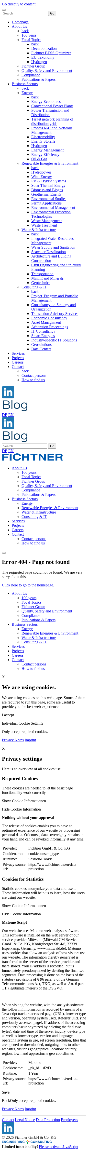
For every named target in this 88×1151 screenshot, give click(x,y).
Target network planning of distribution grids (52, 121)
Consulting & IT (34, 287)
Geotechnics (40, 283)
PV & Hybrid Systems (48, 181)
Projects (18, 358)
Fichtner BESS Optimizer (51, 53)
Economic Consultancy (49, 318)
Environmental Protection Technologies (51, 214)
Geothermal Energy (46, 194)
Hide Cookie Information (21, 809)
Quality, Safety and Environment (47, 70)
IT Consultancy (43, 331)
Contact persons (34, 375)
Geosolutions (41, 344)
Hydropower (41, 172)
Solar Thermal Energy (48, 185)
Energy (27, 93)
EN (11, 415)
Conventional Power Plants (52, 106)
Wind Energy (41, 177)
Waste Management (46, 221)
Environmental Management (53, 207)
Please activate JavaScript (58, 1147)
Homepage (20, 22)
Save (6, 1092)
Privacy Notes (13, 740)
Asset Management (46, 322)
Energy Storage (43, 141)
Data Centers (41, 349)
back (25, 31)
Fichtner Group (33, 66)
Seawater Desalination (48, 252)
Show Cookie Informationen (24, 801)
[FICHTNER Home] (32, 460)
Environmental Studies (48, 199)
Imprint (30, 740)
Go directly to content (18, 4)
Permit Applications (46, 203)
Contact (18, 367)
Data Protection (48, 1120)
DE (4, 415)
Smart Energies (43, 336)
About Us (19, 26)
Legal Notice (25, 1120)
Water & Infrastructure (39, 230)
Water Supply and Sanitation (53, 247)
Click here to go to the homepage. (28, 585)
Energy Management (47, 150)
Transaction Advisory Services (54, 313)
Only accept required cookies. (33, 1100)
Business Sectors (25, 84)
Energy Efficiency (45, 154)
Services (18, 353)
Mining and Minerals (47, 278)
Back (6, 1100)
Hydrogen (39, 62)
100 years (29, 35)
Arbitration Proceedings (49, 327)
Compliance (31, 75)
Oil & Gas (39, 159)
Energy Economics (46, 101)
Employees (69, 1120)
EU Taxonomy (42, 57)
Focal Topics (31, 40)
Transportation (42, 274)
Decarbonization (44, 48)
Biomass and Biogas (47, 190)
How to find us (33, 380)
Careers (17, 362)
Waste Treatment (44, 225)
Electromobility (43, 137)
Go (52, 13)
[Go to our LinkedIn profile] (8, 397)
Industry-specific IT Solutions (54, 340)
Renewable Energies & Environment (50, 163)
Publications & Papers (38, 79)
